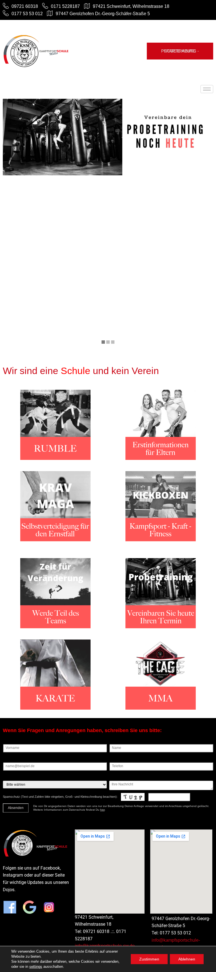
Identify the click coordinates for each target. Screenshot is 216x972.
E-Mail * (9, 760)
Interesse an (12, 778)
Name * (115, 742)
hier (102, 809)
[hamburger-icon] (207, 89)
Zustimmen (149, 959)
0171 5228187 (65, 6)
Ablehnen (186, 959)
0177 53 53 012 (27, 13)
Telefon (114, 760)
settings (35, 966)
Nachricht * (117, 778)
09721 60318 (25, 6)
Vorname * (11, 742)
